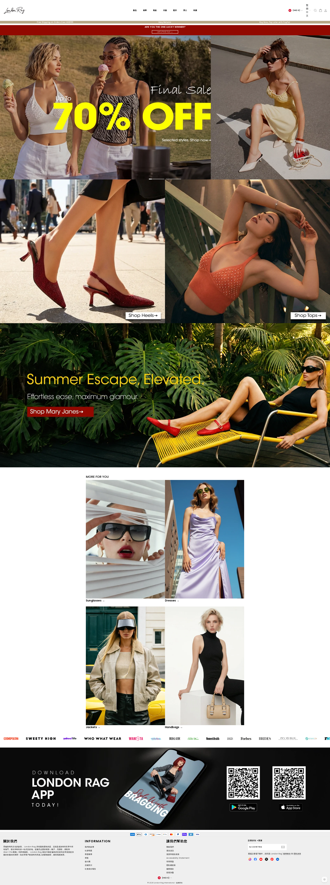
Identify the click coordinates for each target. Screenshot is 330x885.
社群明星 (88, 850)
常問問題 (170, 861)
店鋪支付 (88, 865)
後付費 (87, 861)
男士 (185, 10)
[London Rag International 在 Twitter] (266, 859)
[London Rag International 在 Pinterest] (272, 859)
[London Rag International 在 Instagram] (250, 859)
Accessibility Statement (177, 858)
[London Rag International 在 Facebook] (255, 859)
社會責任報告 (90, 869)
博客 (87, 858)
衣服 (165, 10)
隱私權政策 (171, 865)
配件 (175, 10)
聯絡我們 (170, 847)
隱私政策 (297, 853)
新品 (135, 10)
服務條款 (170, 869)
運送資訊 (170, 850)
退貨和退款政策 (172, 854)
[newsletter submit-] (283, 847)
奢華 (145, 10)
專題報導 (88, 854)
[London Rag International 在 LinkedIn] (277, 859)
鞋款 (155, 10)
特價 (195, 10)
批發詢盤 (170, 872)
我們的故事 (89, 847)
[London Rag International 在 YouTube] (261, 859)
